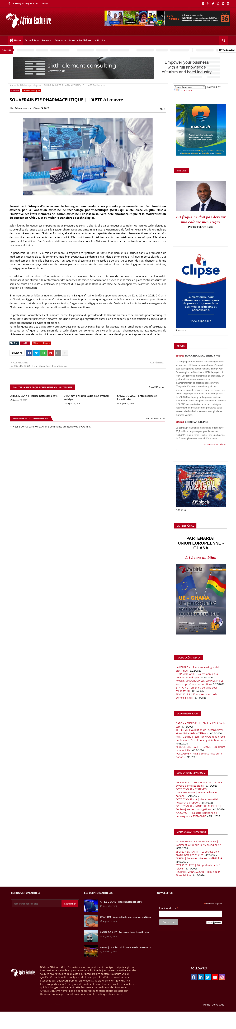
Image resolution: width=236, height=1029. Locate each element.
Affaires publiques (30, 85)
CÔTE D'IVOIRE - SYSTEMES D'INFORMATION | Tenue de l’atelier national (197, 792)
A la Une (15, 90)
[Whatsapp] (43, 353)
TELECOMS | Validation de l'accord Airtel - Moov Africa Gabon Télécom (200, 731)
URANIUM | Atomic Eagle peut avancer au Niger (86, 397)
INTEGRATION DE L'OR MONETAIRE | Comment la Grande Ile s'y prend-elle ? (198, 843)
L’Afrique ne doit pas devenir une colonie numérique (201, 219)
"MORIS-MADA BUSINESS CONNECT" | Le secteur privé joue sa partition (199, 682)
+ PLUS (99, 40)
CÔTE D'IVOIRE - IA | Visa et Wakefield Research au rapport (197, 801)
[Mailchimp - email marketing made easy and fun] (214, 923)
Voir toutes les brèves (215, 444)
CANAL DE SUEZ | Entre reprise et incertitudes (137, 397)
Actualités (30, 40)
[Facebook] (29, 353)
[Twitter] (36, 353)
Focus (45, 40)
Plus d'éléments (156, 387)
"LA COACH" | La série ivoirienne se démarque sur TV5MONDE (196, 814)
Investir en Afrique (80, 40)
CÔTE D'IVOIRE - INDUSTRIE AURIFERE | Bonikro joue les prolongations (198, 807)
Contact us (218, 1004)
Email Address (168, 908)
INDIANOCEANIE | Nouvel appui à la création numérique (197, 675)
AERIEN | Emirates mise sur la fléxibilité (199, 858)
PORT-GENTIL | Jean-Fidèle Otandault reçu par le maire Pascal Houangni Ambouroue (200, 738)
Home (17, 40)
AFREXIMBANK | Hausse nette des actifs (34, 395)
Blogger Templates (28, 1004)
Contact (44, 3)
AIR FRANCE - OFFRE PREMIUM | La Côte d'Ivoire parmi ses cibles (199, 784)
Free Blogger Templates (60, 1004)
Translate (186, 90)
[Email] (58, 353)
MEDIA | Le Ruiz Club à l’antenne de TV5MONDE (125, 947)
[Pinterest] (51, 353)
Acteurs (59, 40)
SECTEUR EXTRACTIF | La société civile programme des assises (198, 853)
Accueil (14, 85)
